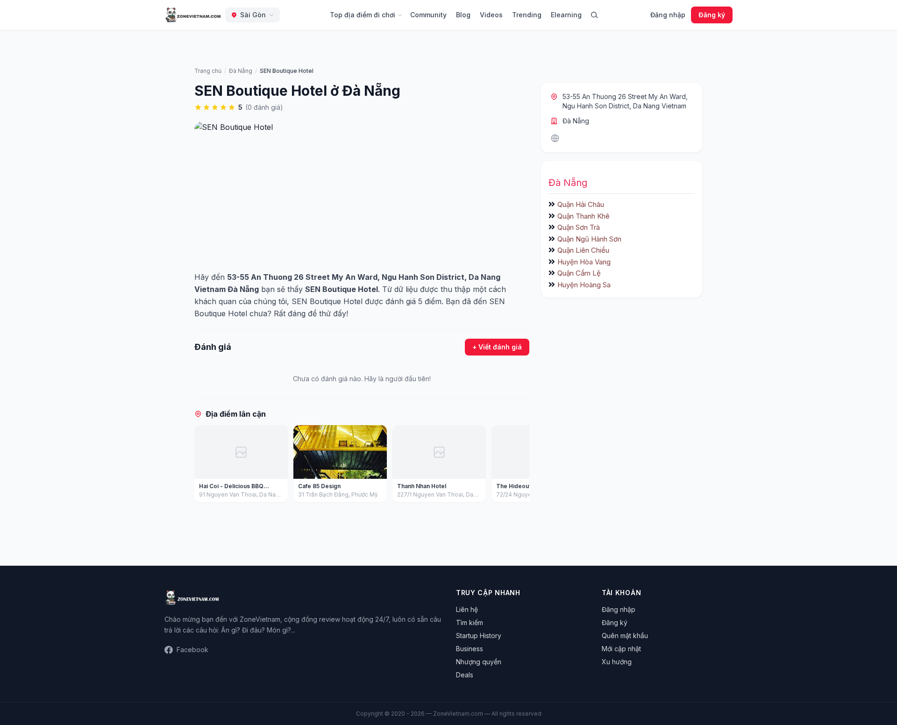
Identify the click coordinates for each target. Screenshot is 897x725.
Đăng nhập (667, 15)
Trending (526, 15)
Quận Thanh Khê (583, 216)
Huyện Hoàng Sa (584, 284)
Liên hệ (467, 609)
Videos (491, 15)
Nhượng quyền (478, 662)
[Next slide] (519, 465)
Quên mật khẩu (625, 636)
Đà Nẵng (575, 121)
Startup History (478, 636)
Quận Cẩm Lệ (579, 273)
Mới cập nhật (621, 649)
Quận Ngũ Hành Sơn (589, 239)
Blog (463, 15)
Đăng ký (711, 15)
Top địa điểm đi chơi (362, 15)
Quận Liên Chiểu (583, 250)
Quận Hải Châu (580, 204)
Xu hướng (617, 662)
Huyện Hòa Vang (584, 261)
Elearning (566, 15)
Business (469, 649)
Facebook (192, 650)
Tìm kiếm (469, 622)
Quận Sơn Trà (578, 227)
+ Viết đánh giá (497, 347)
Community (428, 15)
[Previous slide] (204, 465)
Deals (464, 675)
